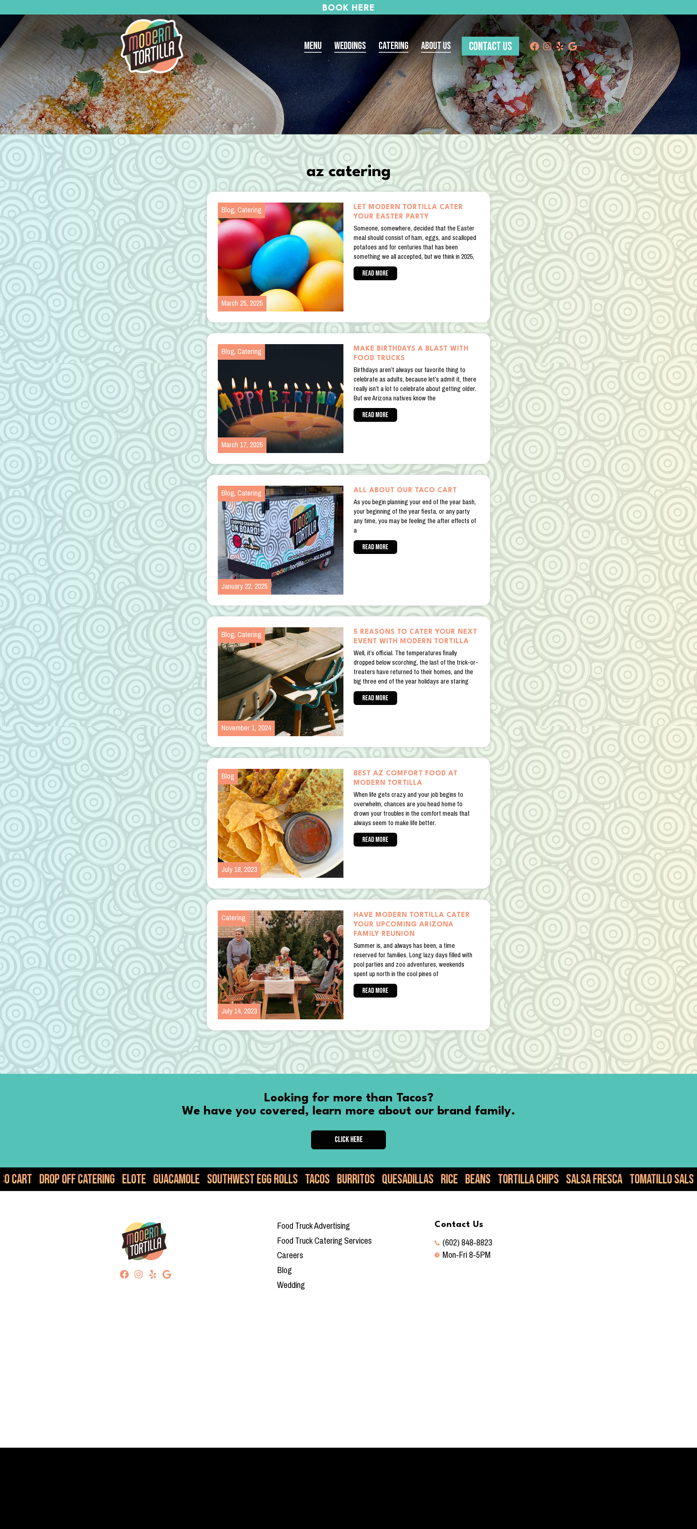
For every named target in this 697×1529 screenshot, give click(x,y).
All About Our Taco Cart (405, 490)
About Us (436, 46)
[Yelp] (559, 46)
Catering (393, 46)
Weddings (350, 46)
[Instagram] (547, 46)
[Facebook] (534, 46)
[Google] (572, 46)
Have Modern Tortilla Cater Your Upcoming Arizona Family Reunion (412, 924)
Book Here (348, 8)
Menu (313, 46)
